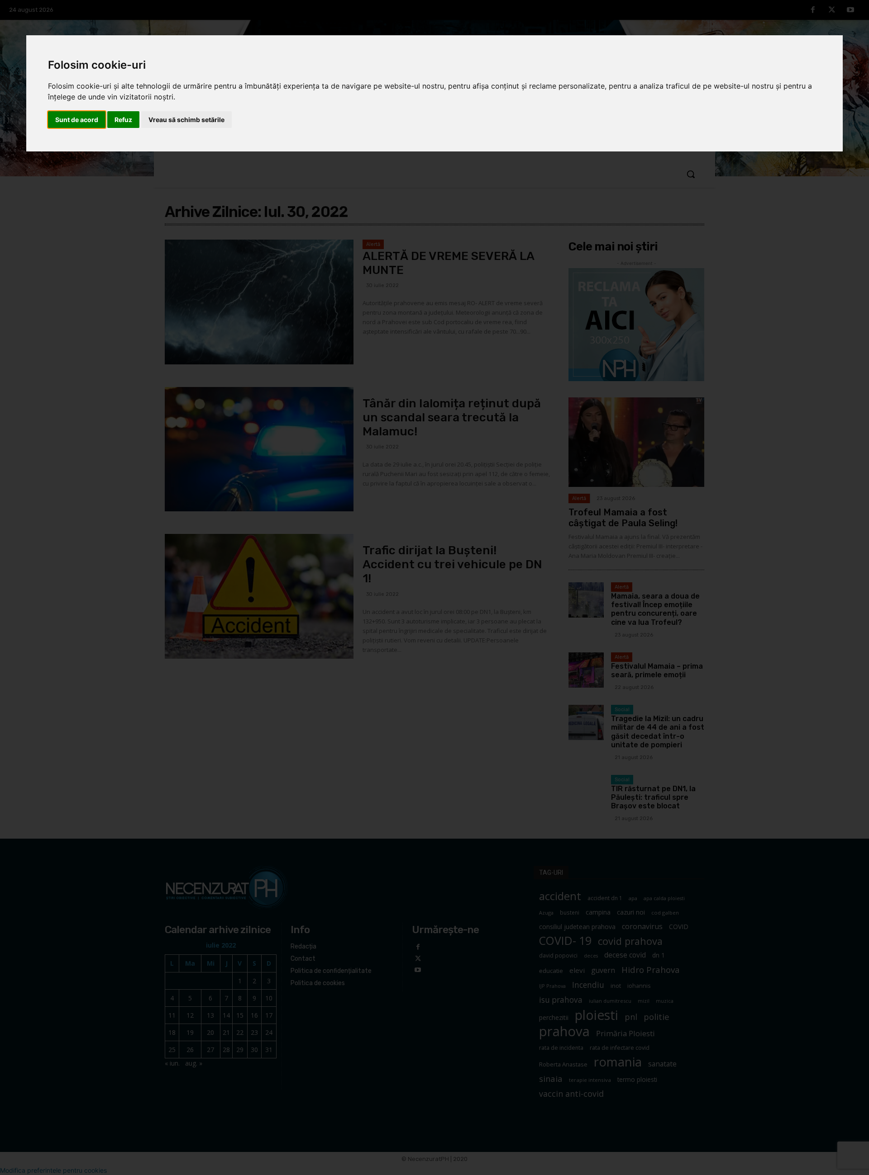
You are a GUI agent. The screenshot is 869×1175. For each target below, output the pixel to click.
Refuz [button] (123, 119)
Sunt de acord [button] (76, 119)
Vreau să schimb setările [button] (186, 119)
